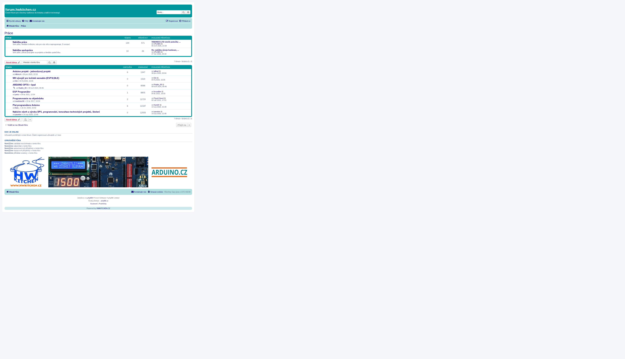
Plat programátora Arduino (26, 105)
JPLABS (157, 44)
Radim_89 (23, 88)
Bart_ (17, 108)
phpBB (90, 198)
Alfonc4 (18, 74)
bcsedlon (157, 92)
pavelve (18, 114)
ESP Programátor (21, 92)
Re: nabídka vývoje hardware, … (165, 50)
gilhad (156, 71)
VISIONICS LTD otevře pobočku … (166, 42)
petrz (17, 94)
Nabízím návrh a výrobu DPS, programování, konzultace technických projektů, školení (56, 112)
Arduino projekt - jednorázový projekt (31, 71)
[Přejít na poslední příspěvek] (160, 71)
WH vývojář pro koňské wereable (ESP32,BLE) (36, 78)
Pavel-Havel (159, 98)
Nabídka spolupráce (23, 50)
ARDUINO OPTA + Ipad (24, 85)
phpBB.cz (104, 201)
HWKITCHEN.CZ (103, 208)
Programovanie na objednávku (28, 98)
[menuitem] (25, 21)
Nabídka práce (20, 42)
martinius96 (19, 101)
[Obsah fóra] (7, 6)
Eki (16, 81)
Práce (9, 33)
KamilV (156, 105)
